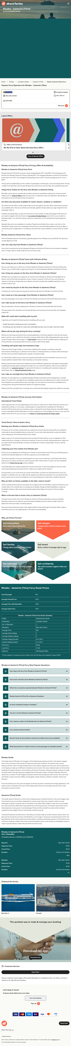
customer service (18, 368)
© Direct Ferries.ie (6, 1036)
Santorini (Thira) (38, 82)
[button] (36, 671)
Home (3, 82)
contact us (54, 1039)
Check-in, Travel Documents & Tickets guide (44, 413)
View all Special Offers (35, 156)
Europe (11, 82)
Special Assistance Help (23, 370)
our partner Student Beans (37, 216)
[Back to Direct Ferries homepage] (12, 3)
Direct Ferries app (16, 463)
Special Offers (17, 196)
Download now (35, 957)
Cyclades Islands (23, 82)
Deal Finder (32, 339)
